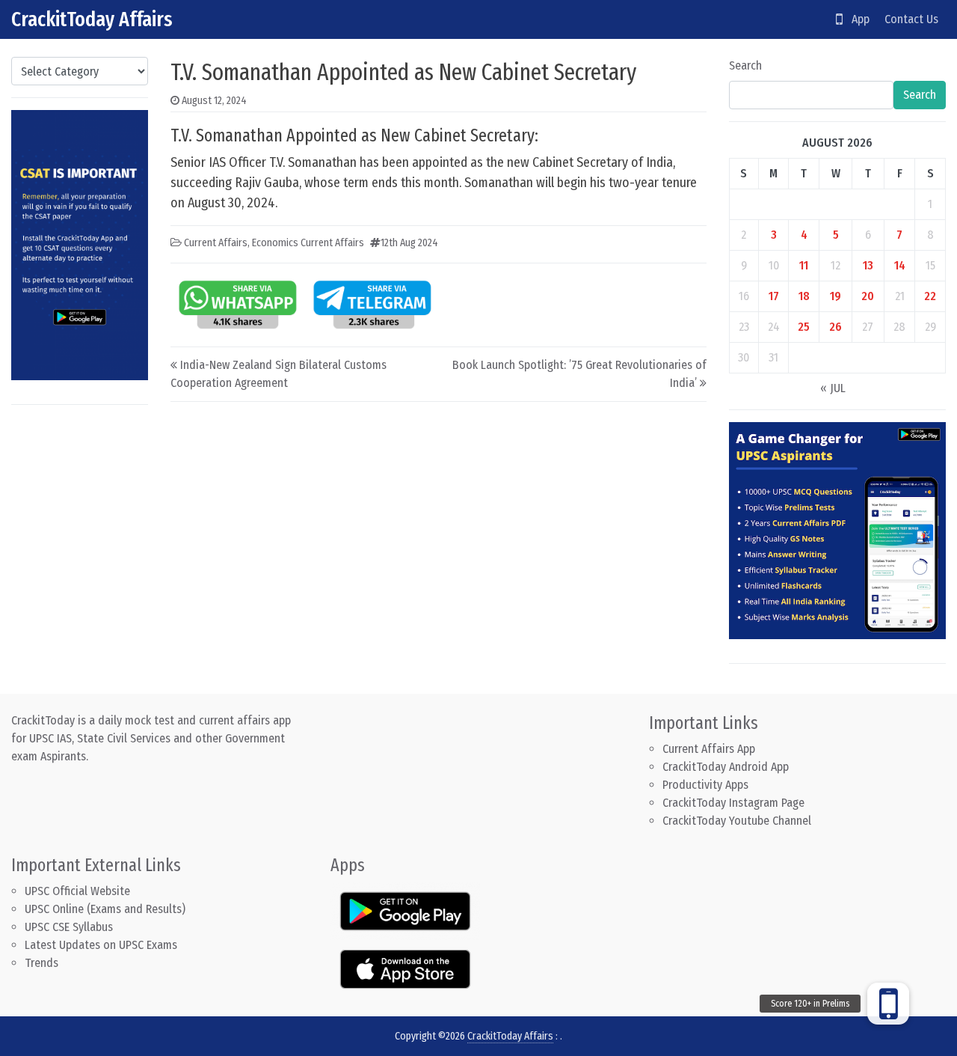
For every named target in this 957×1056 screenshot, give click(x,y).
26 (835, 327)
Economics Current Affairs (308, 242)
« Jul (833, 388)
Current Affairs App (708, 749)
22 (930, 296)
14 (899, 265)
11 (803, 265)
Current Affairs (215, 242)
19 (835, 296)
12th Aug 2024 (409, 242)
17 (774, 296)
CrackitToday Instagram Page (733, 803)
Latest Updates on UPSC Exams (101, 945)
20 (867, 296)
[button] (888, 1004)
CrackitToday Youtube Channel (736, 821)
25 (804, 327)
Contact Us (911, 19)
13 (868, 265)
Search (745, 65)
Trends (41, 963)
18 (804, 296)
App (856, 19)
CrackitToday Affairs (92, 19)
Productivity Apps (705, 785)
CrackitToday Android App (725, 767)
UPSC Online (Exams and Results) (105, 909)
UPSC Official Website (77, 891)
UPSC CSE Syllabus (70, 927)
